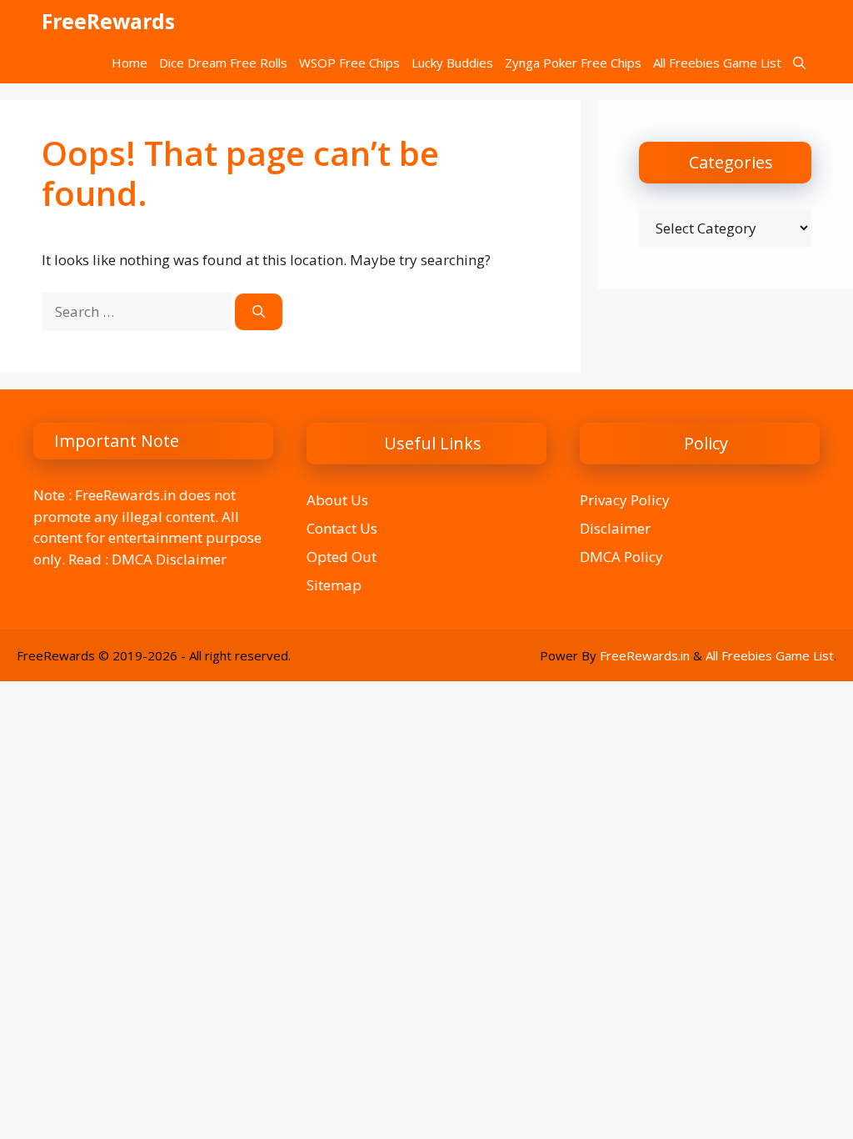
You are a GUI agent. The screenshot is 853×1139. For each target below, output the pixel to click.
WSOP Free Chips (349, 62)
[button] (799, 62)
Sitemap (334, 585)
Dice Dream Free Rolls (223, 62)
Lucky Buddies (452, 62)
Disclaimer (615, 528)
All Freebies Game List (717, 62)
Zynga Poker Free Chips (573, 62)
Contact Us (342, 528)
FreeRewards (108, 21)
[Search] (258, 312)
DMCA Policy (621, 556)
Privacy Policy (625, 499)
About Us (337, 499)
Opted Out (342, 556)
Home (129, 62)
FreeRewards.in (645, 655)
